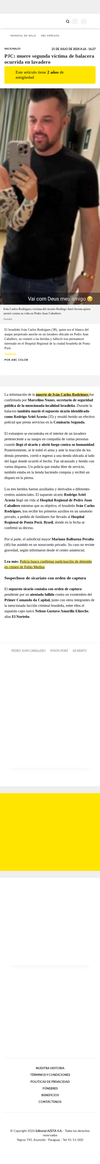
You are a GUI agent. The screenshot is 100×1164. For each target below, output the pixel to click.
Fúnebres (50, 1088)
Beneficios (50, 1095)
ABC (12, 21)
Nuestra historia (50, 1068)
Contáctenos (50, 1102)
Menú (94, 21)
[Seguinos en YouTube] (53, 1145)
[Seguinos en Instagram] (58, 1145)
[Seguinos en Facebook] (43, 1145)
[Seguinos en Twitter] (48, 1145)
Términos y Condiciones (50, 1075)
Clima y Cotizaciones (59, 21)
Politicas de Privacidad (50, 1082)
